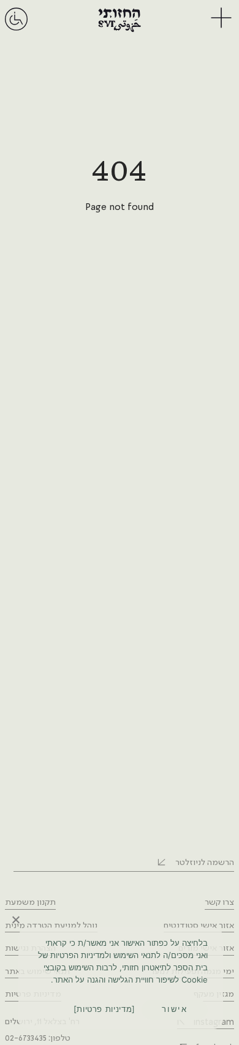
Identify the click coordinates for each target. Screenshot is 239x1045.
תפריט (220, 18)
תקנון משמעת (30, 902)
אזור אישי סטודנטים (199, 925)
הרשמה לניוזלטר (204, 862)
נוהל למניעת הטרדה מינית (51, 925)
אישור (175, 1009)
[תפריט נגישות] (16, 30)
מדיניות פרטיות (104, 1009)
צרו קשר (219, 902)
